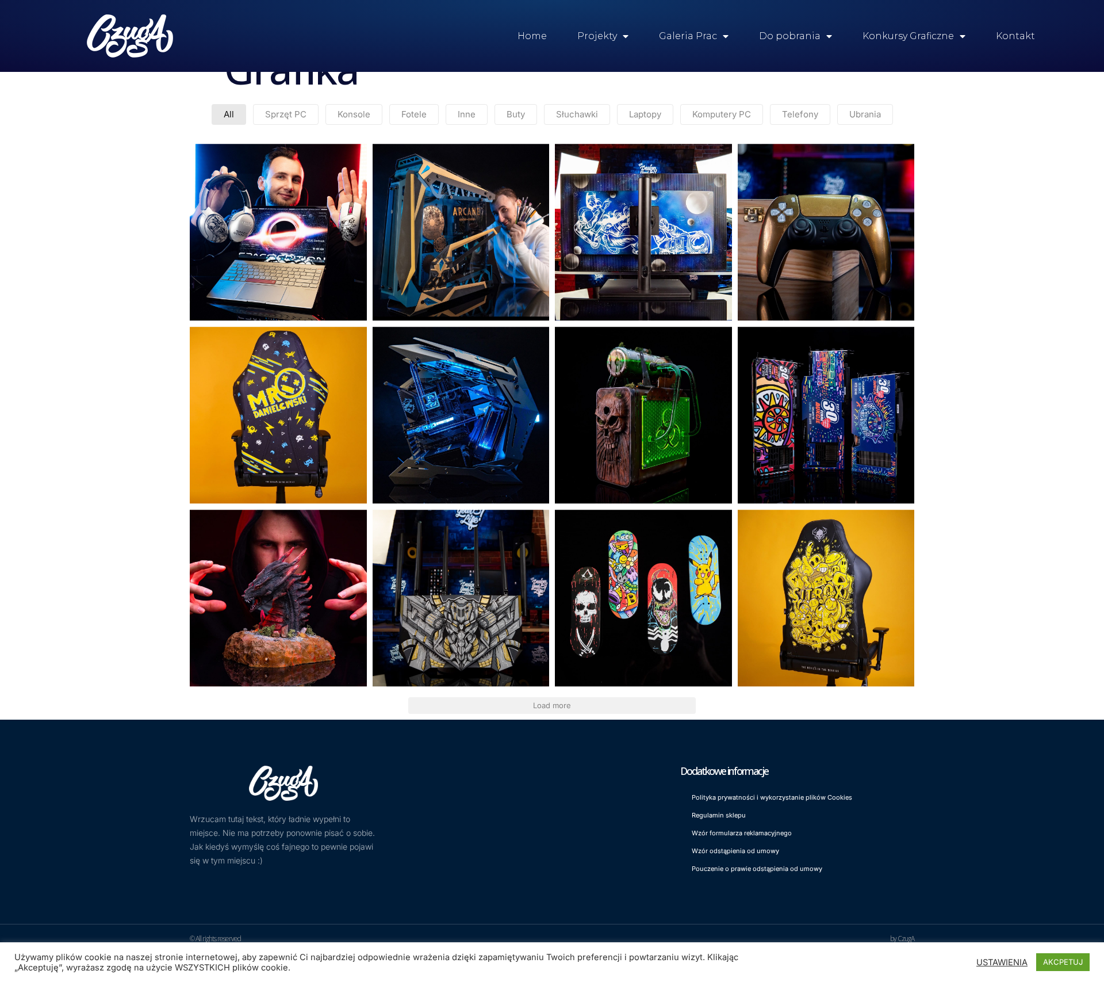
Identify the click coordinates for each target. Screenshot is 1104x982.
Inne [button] (467, 114)
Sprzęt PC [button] (285, 114)
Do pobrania (790, 35)
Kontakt (1015, 35)
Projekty (597, 35)
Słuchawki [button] (577, 114)
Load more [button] (552, 705)
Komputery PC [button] (721, 114)
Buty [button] (516, 114)
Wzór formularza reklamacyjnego (742, 833)
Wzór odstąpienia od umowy (735, 851)
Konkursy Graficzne (908, 35)
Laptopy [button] (645, 114)
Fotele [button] (414, 114)
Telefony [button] (800, 114)
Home (532, 35)
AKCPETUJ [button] (1063, 961)
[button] (278, 232)
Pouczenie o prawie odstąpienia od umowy (757, 869)
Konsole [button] (354, 114)
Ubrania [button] (865, 114)
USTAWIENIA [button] (1002, 962)
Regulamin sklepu (719, 815)
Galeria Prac (688, 35)
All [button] (229, 114)
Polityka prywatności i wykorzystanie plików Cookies (772, 797)
